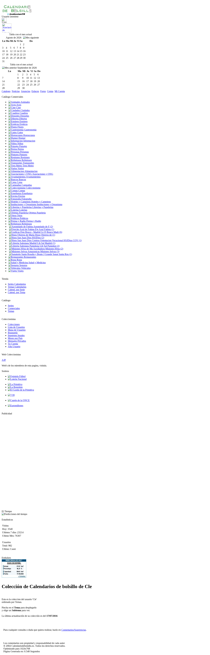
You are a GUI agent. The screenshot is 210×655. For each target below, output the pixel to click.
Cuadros (23, 113)
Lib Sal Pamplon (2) (49, 246)
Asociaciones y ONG (42, 174)
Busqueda (13, 332)
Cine (18, 107)
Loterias (23, 210)
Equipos (23, 121)
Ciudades (25, 110)
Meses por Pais (15, 338)
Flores (20, 127)
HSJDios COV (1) (72, 240)
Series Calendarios (17, 284)
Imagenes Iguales (16, 335)
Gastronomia (29, 129)
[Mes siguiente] (31, 37)
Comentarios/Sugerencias (73, 630)
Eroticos (23, 124)
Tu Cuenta (13, 343)
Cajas (19, 182)
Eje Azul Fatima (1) (44, 229)
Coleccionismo (32, 188)
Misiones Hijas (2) (54, 248)
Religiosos (26, 160)
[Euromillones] (15, 405)
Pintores (23, 154)
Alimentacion (31, 171)
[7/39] (11, 395)
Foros (43, 91)
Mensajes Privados (17, 341)
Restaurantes (29, 257)
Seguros (23, 265)
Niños (20, 143)
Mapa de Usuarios (17, 330)
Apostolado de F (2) (43, 226)
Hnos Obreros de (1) (44, 235)
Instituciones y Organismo (49, 204)
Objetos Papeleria (37, 212)
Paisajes (23, 146)
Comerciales (14, 308)
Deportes (24, 116)
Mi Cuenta (60, 91)
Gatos (20, 132)
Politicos (23, 218)
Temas (11, 311)
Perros (20, 149)
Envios (21, 196)
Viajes (20, 271)
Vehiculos (25, 268)
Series (11, 305)
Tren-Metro (28, 165)
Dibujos (23, 118)
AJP (4, 360)
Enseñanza (26, 193)
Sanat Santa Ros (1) (62, 254)
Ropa (19, 259)
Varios (20, 168)
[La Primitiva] (15, 384)
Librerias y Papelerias (42, 207)
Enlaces (35, 91)
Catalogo (6, 91)
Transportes (28, 163)
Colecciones (14, 324)
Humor (21, 138)
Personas (24, 152)
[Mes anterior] (9, 67)
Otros (19, 215)
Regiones (25, 157)
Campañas (26, 185)
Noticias (16, 91)
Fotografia (26, 199)
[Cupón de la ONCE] (19, 400)
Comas (21, 190)
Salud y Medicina (37, 262)
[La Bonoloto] (15, 387)
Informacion (29, 140)
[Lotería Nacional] (17, 379)
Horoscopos (29, 135)
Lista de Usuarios (16, 327)
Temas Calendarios (17, 287)
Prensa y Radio (33, 221)
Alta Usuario (14, 346)
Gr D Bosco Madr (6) (51, 232)
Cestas (50, 91)
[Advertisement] (11, 461)
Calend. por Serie (16, 289)
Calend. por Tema (16, 292)
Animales (25, 102)
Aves (18, 104)
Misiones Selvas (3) (49, 251)
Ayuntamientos (33, 176)
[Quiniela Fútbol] (17, 376)
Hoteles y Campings (41, 201)
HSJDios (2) (37, 237)
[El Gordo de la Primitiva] (21, 390)
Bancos (22, 179)
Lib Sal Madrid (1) (46, 243)
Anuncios (25, 91)
